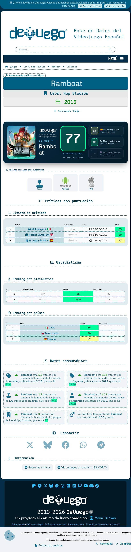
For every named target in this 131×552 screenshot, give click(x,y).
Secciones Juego (68, 111)
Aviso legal (37, 524)
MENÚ (113, 58)
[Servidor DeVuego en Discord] (91, 485)
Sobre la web (18, 524)
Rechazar (105, 543)
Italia (52, 327)
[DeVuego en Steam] (97, 485)
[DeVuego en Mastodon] (56, 485)
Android (65, 189)
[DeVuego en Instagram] (62, 485)
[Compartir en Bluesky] (47, 445)
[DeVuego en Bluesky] (51, 485)
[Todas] (39, 186)
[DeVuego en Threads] (68, 485)
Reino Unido (51, 333)
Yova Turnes (105, 517)
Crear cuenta (116, 6)
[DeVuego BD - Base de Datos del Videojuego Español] (65, 33)
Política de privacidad (55, 524)
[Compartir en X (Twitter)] (30, 445)
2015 (68, 101)
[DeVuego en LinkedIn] (74, 485)
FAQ (28, 524)
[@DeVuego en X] (45, 485)
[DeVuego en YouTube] (85, 485)
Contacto (114, 524)
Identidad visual (76, 524)
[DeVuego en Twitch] (79, 485)
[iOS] (91, 181)
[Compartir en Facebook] (65, 445)
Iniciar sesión (91, 6)
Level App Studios (68, 93)
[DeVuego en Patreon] (33, 485)
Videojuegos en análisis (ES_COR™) (84, 467)
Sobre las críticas (39, 467)
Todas (39, 189)
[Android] (65, 181)
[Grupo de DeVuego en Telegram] (39, 485)
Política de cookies (50, 545)
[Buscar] (110, 49)
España (51, 339)
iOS (91, 189)
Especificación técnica (97, 524)
